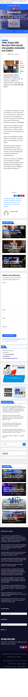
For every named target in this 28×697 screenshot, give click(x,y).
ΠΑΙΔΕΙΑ (12, 230)
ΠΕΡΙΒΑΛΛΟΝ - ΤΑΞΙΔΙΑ (16, 511)
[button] (25, 32)
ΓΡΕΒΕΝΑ (5, 470)
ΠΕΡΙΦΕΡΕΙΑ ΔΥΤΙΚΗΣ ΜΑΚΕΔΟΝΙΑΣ (9, 472)
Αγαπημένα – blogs (12, 663)
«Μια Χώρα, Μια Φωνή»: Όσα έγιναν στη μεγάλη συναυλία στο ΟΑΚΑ (13, 46)
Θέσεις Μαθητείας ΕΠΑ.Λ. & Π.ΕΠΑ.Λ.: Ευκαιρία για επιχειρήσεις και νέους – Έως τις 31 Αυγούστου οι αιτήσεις (13, 600)
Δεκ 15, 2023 (7, 265)
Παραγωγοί (24, 663)
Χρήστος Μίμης (15, 211)
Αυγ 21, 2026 (7, 493)
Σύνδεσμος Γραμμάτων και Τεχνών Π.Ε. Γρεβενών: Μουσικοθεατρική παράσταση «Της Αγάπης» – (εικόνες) (14, 264)
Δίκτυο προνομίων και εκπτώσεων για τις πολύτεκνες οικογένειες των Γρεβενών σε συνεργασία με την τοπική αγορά (12, 425)
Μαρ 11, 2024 (7, 250)
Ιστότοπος (4, 326)
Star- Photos (23, 660)
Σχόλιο (4, 282)
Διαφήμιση (19, 663)
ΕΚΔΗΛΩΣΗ (10, 470)
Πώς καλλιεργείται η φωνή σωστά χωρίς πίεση (12, 233)
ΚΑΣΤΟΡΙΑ (5, 511)
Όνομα (4, 309)
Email (4, 318)
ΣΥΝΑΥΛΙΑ (16, 54)
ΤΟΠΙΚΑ (5, 474)
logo (19, 660)
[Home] (2, 31)
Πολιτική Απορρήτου (7, 666)
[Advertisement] (14, 99)
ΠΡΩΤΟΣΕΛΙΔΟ (17, 230)
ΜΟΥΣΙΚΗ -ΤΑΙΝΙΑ (4, 40)
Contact (16, 660)
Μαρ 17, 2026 (7, 236)
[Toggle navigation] (14, 31)
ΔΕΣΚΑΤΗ (9, 499)
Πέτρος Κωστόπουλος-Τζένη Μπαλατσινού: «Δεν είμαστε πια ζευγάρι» (12, 204)
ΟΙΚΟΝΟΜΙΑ (14, 499)
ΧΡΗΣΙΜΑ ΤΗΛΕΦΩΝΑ (21, 666)
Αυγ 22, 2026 (7, 479)
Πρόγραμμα (14, 666)
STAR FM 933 (14, 12)
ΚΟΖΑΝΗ (9, 511)
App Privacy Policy (10, 660)
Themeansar (18, 656)
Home (4, 660)
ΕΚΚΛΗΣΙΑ (11, 54)
